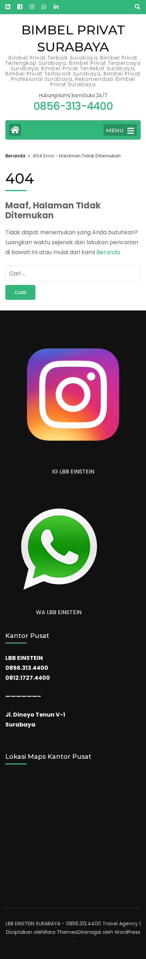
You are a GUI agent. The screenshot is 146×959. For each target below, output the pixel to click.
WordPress (127, 932)
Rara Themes (60, 932)
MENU (115, 130)
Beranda (108, 252)
